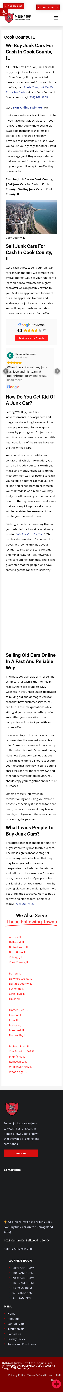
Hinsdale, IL (16, 999)
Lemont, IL (15, 1015)
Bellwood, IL (17, 942)
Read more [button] (17, 380)
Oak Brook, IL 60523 (22, 1051)
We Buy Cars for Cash (30, 534)
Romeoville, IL (18, 1061)
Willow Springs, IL (20, 1067)
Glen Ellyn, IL (17, 994)
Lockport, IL (16, 1025)
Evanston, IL (16, 989)
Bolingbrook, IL (18, 947)
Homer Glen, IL (18, 1010)
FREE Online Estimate (27, 107)
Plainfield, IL (17, 1056)
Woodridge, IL (18, 1072)
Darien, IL (15, 973)
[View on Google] (13, 355)
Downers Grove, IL (20, 978)
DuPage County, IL (20, 983)
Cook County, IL (19, 962)
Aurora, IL (15, 937)
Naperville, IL (17, 1035)
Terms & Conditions (39, 1375)
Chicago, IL (16, 957)
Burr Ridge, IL (17, 952)
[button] (4, 12)
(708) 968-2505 (38, 97)
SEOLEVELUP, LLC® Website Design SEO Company (28, 1367)
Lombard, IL (17, 1030)
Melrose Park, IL (19, 1046)
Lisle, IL (13, 1020)
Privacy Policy (17, 1375)
